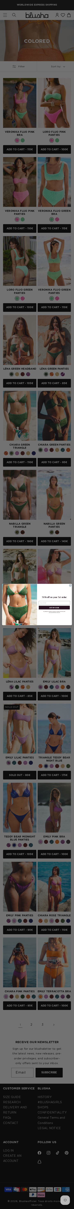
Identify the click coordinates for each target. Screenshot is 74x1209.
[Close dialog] (70, 585)
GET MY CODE (54, 607)
